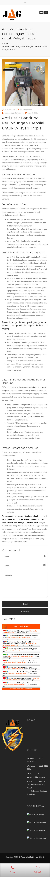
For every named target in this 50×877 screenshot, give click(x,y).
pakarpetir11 (18, 113)
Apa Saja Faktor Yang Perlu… (18, 673)
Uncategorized (26, 110)
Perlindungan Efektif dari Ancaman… (20, 637)
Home (5, 43)
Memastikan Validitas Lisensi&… (13, 669)
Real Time (20, 688)
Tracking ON (28, 688)
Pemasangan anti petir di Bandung (17, 516)
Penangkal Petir (27, 857)
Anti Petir (40, 857)
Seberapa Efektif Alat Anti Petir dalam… (21, 679)
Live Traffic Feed (21, 626)
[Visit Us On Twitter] (35, 816)
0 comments (10, 110)
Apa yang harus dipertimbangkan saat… (21, 656)
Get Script (13, 688)
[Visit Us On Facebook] (36, 824)
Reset (25, 604)
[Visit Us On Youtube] (36, 832)
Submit (25, 611)
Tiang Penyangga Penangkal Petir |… (15, 650)
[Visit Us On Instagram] (36, 840)
